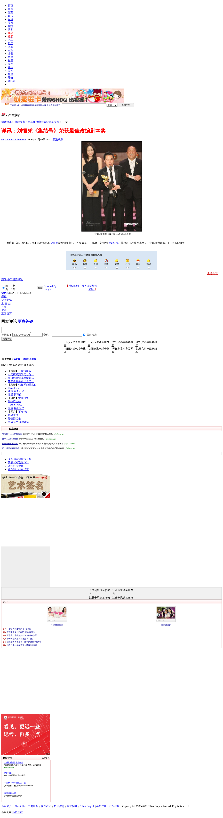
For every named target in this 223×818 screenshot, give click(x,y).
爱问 (10, 70)
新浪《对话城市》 (18, 462)
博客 (10, 29)
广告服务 (33, 806)
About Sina (20, 806)
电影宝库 (20, 121)
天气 (10, 64)
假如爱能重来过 (27, 384)
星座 (10, 60)
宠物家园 (24, 422)
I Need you (13, 388)
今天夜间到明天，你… (21, 374)
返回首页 (6, 313)
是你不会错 (14, 401)
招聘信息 (59, 806)
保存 (4, 296)
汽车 (10, 40)
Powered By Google (50, 287)
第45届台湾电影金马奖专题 (43, 121)
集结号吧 (212, 273)
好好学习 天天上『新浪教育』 (29, 439)
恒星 (10, 394)
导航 (10, 77)
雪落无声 (13, 422)
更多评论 (26, 321)
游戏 (10, 46)
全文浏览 (6, 299)
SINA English (87, 806)
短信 (10, 67)
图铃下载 (6, 365)
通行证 (12, 81)
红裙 (10, 391)
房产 (10, 43)
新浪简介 (6, 806)
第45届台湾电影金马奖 (25, 359)
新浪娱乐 (58, 139)
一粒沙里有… (26, 371)
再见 (19, 404)
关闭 (4, 310)
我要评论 (17, 279)
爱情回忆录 (14, 418)
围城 (10, 408)
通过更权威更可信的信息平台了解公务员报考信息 (38, 448)
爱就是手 (23, 398)
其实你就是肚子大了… (21, 381)
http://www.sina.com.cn (13, 139)
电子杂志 (29, 365)
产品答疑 (114, 806)
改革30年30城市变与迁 (21, 459)
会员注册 (101, 806)
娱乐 (10, 16)
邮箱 (10, 74)
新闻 (10, 9)
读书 (10, 53)
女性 (10, 50)
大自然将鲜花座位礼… (21, 378)
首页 (10, 5)
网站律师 (72, 806)
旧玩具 (12, 404)
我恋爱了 (19, 408)
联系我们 (46, 806)
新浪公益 (17, 365)
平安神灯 (23, 411)
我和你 (18, 394)
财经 (10, 19)
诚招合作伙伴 (16, 466)
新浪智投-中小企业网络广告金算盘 (33, 434)
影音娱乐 (6, 121)
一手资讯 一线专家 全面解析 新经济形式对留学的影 (38, 443)
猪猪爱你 (13, 415)
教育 (10, 57)
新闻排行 (6, 279)
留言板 (5, 293)
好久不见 (19, 391)
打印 (4, 306)
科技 (10, 26)
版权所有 (17, 812)
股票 (10, 22)
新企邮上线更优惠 (18, 469)
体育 (10, 12)
